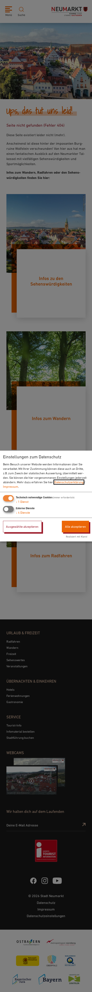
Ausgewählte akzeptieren (22, 526)
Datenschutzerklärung (68, 482)
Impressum (10, 486)
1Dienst (22, 501)
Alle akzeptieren (75, 526)
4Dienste (23, 512)
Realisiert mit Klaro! (76, 536)
